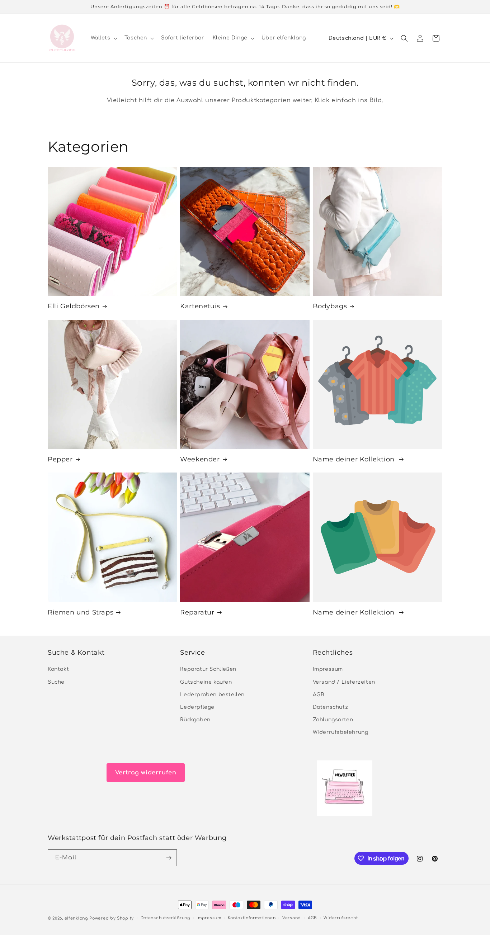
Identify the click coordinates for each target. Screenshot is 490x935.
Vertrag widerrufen (145, 772)
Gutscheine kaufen (206, 682)
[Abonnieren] (168, 857)
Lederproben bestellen (212, 694)
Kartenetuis (200, 306)
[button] (103, 38)
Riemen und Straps (80, 612)
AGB (319, 694)
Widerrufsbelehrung (340, 732)
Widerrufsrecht (341, 918)
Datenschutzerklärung (165, 918)
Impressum (328, 669)
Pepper (60, 459)
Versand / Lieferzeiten (344, 682)
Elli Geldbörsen (74, 306)
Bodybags (330, 306)
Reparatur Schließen (208, 669)
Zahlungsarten (333, 720)
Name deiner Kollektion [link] (355, 459)
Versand (291, 918)
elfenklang (76, 918)
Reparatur (197, 612)
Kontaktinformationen (251, 918)
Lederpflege (197, 707)
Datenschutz (330, 707)
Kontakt (58, 669)
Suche (56, 682)
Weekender (200, 459)
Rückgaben (195, 720)
